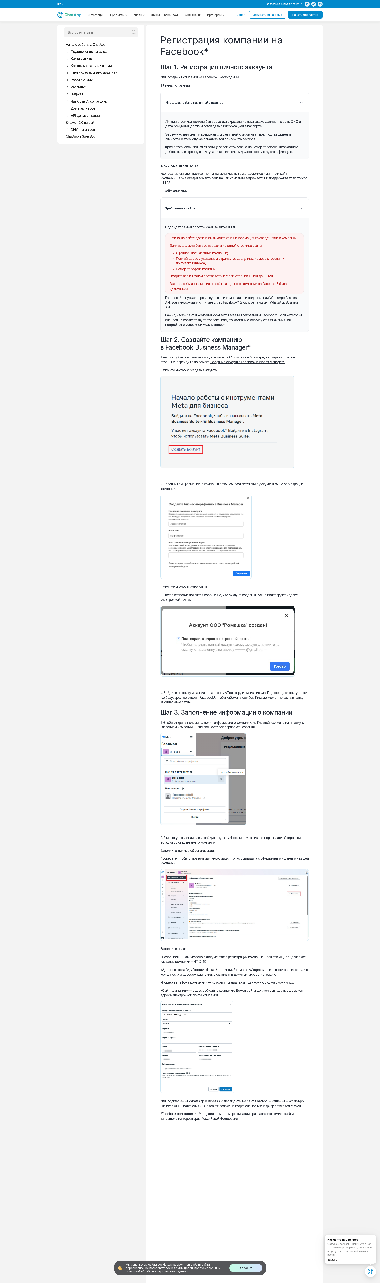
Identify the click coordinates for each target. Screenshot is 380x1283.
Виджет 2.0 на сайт (81, 123)
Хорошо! (246, 1268)
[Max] (320, 4)
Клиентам (171, 15)
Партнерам (214, 15)
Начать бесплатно (305, 15)
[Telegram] (313, 4)
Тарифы (154, 15)
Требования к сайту (180, 208)
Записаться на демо (267, 15)
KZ (59, 4)
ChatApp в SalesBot (80, 136)
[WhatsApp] (307, 4)
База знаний (193, 15)
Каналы (137, 15)
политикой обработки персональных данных (157, 1271)
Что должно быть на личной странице (194, 103)
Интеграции (95, 15)
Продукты (117, 15)
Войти (241, 15)
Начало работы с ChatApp (85, 45)
